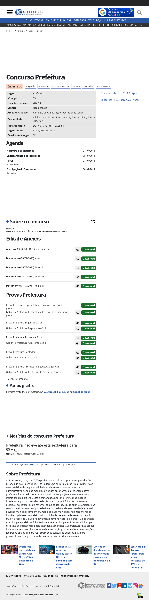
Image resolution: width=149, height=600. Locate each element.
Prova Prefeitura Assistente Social (24, 337)
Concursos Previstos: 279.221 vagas (120, 99)
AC (15, 25)
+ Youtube (57, 464)
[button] (78, 249)
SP (131, 25)
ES (48, 25)
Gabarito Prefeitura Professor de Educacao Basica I (34, 372)
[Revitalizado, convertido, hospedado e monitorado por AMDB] (140, 595)
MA (59, 25)
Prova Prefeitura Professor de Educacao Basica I (32, 366)
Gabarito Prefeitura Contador (22, 357)
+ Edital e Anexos (60, 86)
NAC (9, 25)
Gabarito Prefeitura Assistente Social (26, 342)
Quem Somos (13, 586)
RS (112, 25)
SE (136, 25)
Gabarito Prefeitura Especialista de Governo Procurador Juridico (37, 313)
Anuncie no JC (41, 586)
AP (24, 25)
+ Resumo (43, 86)
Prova (76, 86)
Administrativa (41, 112)
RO (117, 25)
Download (89, 249)
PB (85, 25)
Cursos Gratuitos (115, 20)
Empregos (79, 20)
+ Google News (43, 464)
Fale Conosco (27, 586)
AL (19, 25)
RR (121, 25)
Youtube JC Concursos (56, 392)
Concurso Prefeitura (35, 30)
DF (43, 25)
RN (107, 25)
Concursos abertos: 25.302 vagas (119, 93)
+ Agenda (30, 86)
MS (69, 25)
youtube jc (95, 20)
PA (80, 25)
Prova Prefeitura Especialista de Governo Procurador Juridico (35, 306)
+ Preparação (103, 86)
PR (89, 25)
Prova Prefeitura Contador (20, 352)
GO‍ (53, 25)
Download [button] (89, 305)
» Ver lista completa (17, 378)
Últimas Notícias (33, 20)
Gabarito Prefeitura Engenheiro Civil (26, 328)
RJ (103, 25)
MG (75, 25)
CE (39, 25)
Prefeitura (38, 93)
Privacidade (55, 586)
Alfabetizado (40, 117)
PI (99, 25)
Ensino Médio (78, 117)
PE (94, 25)
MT (64, 25)
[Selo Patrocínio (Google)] (116, 12)
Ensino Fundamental (59, 117)
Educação (55, 112)
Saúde (80, 112)
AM (29, 25)
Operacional (68, 112)
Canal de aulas (81, 392)
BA (34, 25)
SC (126, 25)
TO (140, 25)
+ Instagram (70, 464)
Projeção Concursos (44, 130)
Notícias (88, 86)
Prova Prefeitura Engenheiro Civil (24, 322)
